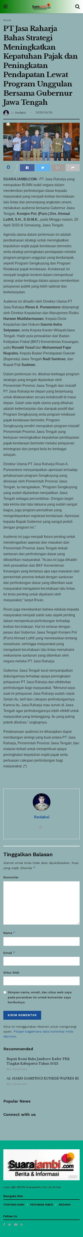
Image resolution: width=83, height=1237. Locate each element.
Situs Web (11, 972)
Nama (9, 933)
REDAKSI (65, 1204)
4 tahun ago (18, 1069)
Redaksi (20, 112)
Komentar (11, 877)
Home (7, 20)
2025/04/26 (44, 112)
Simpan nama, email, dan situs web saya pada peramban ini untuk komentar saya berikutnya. (39, 997)
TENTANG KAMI (13, 1204)
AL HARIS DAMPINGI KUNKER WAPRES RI (43, 1078)
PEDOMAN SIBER (41, 1204)
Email (9, 953)
